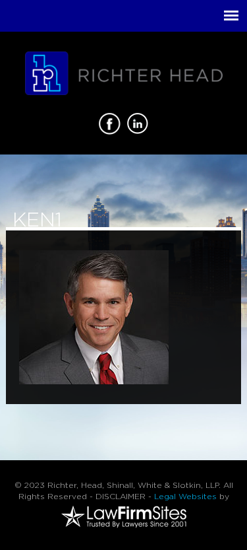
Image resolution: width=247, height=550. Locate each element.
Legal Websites (185, 496)
